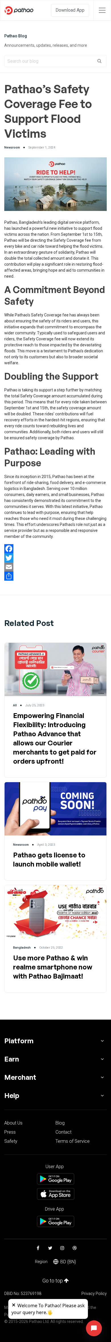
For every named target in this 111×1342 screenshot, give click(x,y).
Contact (63, 1132)
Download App (70, 10)
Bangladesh (22, 947)
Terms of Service (73, 1141)
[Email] (55, 567)
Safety (10, 1141)
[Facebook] (55, 548)
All (15, 705)
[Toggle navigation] (102, 10)
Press (10, 1132)
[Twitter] (55, 557)
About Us (13, 1123)
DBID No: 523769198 (22, 1293)
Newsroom (12, 147)
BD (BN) (68, 1261)
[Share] (55, 576)
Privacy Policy (94, 1293)
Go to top (53, 1281)
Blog (60, 1123)
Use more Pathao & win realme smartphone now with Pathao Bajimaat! (52, 966)
